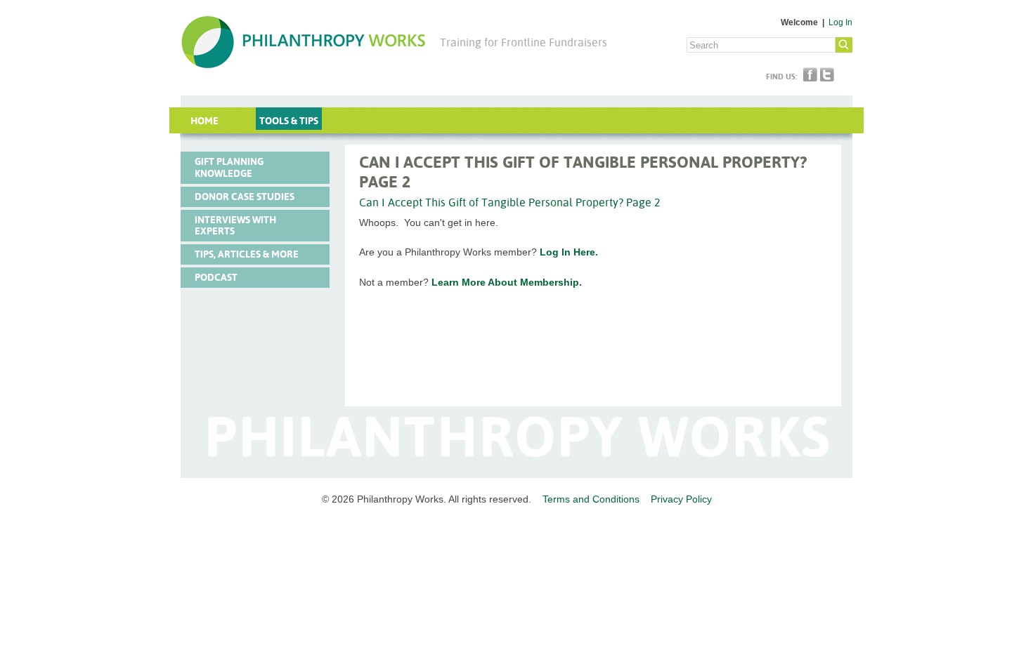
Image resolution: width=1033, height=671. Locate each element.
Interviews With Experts (235, 225)
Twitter (827, 74)
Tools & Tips (288, 120)
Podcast (216, 277)
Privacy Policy (681, 499)
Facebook (810, 74)
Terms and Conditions (591, 499)
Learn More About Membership (505, 282)
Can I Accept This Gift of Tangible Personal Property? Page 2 (510, 202)
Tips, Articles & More (247, 254)
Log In (840, 22)
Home (204, 120)
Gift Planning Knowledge (229, 167)
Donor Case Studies (244, 196)
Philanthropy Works (303, 42)
